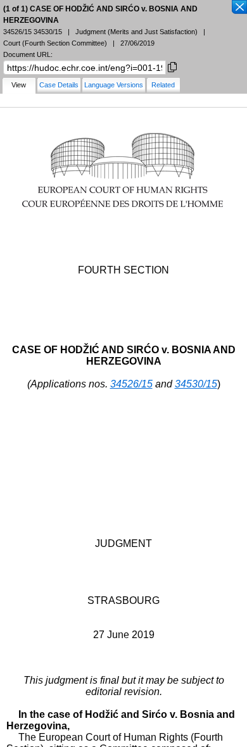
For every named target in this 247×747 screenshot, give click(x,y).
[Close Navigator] (239, 7)
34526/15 (131, 384)
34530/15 (196, 384)
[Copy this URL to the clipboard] (172, 66)
